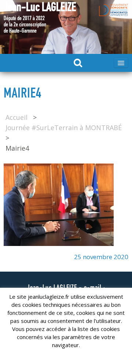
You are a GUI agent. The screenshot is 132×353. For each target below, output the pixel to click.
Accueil (16, 117)
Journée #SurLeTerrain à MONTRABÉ (64, 127)
